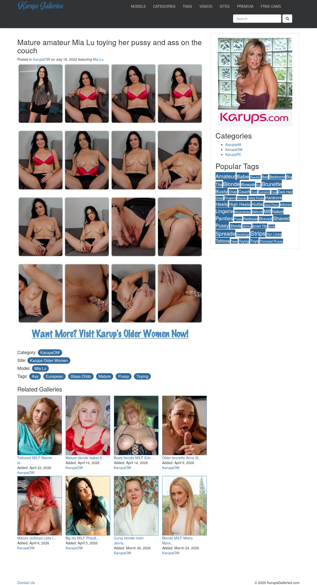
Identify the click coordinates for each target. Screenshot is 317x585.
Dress (219, 198)
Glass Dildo (81, 376)
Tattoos (222, 241)
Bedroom (277, 176)
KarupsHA (233, 144)
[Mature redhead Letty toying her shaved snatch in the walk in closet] (39, 504)
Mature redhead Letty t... (36, 537)
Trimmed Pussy (271, 241)
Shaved (265, 218)
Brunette (272, 184)
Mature (105, 376)
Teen (234, 241)
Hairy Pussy (256, 198)
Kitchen (286, 204)
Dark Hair (285, 191)
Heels (221, 203)
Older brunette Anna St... (181, 457)
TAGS (187, 6)
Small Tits (259, 225)
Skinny (246, 226)
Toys (254, 241)
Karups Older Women (49, 360)
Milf (267, 211)
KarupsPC (233, 154)
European (54, 376)
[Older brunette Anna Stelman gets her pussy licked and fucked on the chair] (184, 424)
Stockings (242, 234)
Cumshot (264, 192)
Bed (265, 176)
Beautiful (255, 177)
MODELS (138, 6)
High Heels (240, 204)
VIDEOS (205, 6)
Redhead (250, 218)
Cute (274, 192)
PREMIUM (245, 6)
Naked (278, 211)
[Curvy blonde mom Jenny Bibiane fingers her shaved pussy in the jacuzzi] (136, 504)
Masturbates (242, 212)
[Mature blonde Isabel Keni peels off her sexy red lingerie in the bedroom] (88, 424)
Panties (224, 218)
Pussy (123, 376)
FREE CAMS (271, 6)
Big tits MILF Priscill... (82, 537)
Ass (35, 376)
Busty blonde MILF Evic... (134, 457)
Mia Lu (98, 59)
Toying (142, 376)
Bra (258, 185)
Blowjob (248, 184)
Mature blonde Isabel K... (85, 457)
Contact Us (26, 582)
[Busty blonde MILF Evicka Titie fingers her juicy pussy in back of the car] (136, 424)
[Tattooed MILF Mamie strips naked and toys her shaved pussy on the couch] (39, 424)
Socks (271, 226)
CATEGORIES (164, 6)
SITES (225, 6)
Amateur (225, 176)
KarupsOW (41, 59)
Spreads (225, 233)
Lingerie (224, 211)
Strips (257, 233)
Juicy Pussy (271, 205)
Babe (243, 176)
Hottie (257, 204)
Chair (233, 191)
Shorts (235, 226)
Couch (244, 192)
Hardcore (273, 197)
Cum (254, 192)
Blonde (231, 184)
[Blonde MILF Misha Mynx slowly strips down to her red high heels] (184, 504)
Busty (221, 191)
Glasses (242, 198)
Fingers (230, 197)
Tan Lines (274, 234)
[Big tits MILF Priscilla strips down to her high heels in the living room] (88, 504)
